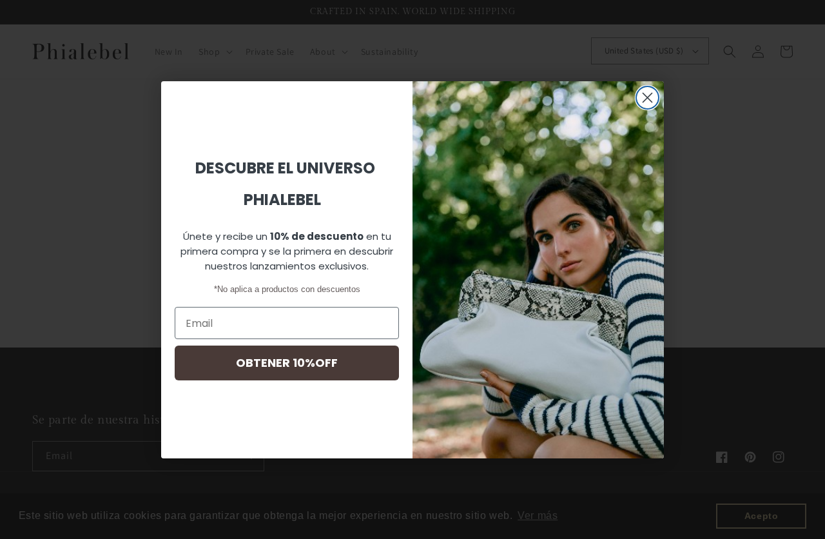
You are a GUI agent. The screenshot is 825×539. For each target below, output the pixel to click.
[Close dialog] (647, 97)
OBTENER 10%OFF (287, 363)
